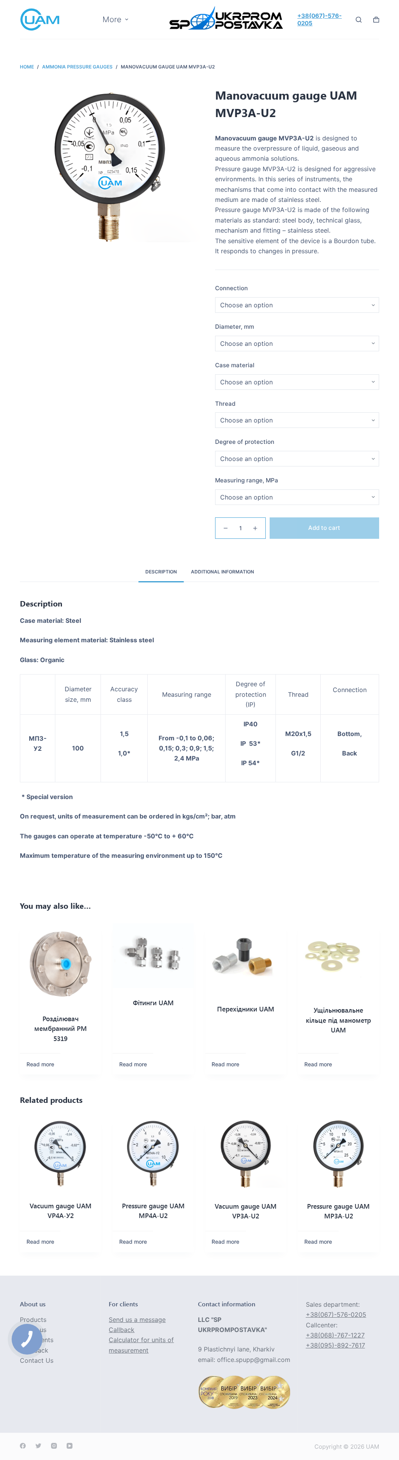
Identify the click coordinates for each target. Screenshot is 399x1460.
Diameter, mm (234, 326)
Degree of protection (244, 441)
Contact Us (36, 1360)
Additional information (222, 572)
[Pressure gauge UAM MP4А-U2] (153, 1154)
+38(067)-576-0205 (336, 1314)
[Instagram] (54, 1446)
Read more (40, 1064)
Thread (225, 403)
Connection (231, 288)
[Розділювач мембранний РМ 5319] (60, 963)
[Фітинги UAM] (153, 955)
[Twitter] (38, 1446)
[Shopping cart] (376, 20)
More (112, 19)
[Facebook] (23, 1446)
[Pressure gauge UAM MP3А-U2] (338, 1154)
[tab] (161, 572)
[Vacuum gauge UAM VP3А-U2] (245, 1154)
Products (33, 1319)
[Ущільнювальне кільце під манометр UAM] (338, 959)
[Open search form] (359, 20)
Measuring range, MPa (246, 480)
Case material (234, 365)
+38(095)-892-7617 (335, 1345)
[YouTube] (69, 1446)
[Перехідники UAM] (245, 958)
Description (161, 572)
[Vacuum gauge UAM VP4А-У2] (60, 1154)
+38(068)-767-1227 (335, 1335)
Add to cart (324, 527)
